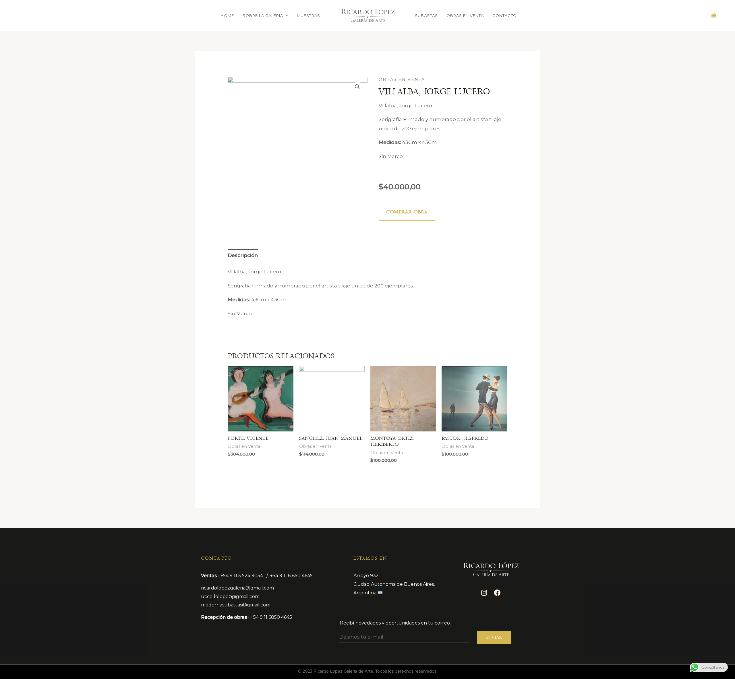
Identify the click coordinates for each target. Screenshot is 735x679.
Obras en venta (465, 15)
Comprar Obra (407, 212)
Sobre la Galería (263, 15)
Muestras (308, 15)
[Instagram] (484, 593)
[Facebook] (497, 593)
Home (227, 15)
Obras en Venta (402, 79)
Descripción (243, 255)
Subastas (426, 15)
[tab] (243, 256)
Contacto (504, 15)
